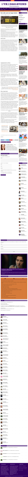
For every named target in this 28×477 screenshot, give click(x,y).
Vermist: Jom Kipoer (22, 99)
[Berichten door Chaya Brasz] (1, 403)
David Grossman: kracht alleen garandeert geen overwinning (13, 453)
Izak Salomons (5, 363)
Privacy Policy (2, 0)
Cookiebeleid (5, 0)
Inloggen (9, 0)
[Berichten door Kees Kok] (20, 199)
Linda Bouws (4, 316)
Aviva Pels (22, 187)
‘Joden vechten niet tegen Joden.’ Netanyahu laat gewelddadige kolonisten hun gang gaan (11, 289)
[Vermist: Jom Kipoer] (23, 96)
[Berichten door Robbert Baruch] (20, 206)
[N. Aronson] (1, 457)
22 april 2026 (20, 87)
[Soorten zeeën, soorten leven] (23, 83)
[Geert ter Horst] (1, 451)
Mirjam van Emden (5, 405)
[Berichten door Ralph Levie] (20, 228)
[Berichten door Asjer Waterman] (1, 419)
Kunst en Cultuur (11, 8)
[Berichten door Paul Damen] (1, 396)
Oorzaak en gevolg (4, 294)
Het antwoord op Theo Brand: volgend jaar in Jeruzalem (22, 140)
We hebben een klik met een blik (5, 286)
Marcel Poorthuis (5, 428)
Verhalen (20, 8)
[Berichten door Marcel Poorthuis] (1, 429)
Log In (4, 9)
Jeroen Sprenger (23, 211)
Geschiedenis (16, 8)
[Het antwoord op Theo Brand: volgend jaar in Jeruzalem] (23, 136)
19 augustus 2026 (21, 45)
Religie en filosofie (24, 8)
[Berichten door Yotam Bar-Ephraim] (1, 416)
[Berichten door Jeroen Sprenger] (20, 212)
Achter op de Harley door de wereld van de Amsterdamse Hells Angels (9, 288)
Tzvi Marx (4, 360)
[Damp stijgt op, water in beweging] (23, 41)
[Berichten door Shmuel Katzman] (20, 222)
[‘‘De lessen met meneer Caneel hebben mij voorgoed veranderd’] (23, 54)
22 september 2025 (21, 115)
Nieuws (6, 8)
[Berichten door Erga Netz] (20, 209)
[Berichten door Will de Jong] (1, 399)
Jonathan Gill (5, 322)
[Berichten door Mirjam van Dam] (1, 348)
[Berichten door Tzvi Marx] (1, 361)
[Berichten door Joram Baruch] (1, 358)
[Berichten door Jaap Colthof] (20, 203)
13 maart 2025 (20, 157)
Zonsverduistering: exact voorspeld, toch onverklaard (23, 31)
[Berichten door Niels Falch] (1, 432)
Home (1, 8)
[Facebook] (27, 0)
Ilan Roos (22, 224)
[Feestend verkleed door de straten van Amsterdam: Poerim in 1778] (23, 151)
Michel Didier (23, 230)
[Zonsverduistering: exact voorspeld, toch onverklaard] (23, 27)
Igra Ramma (22, 214)
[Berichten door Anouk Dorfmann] (1, 330)
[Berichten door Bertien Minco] (1, 352)
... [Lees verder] (25, 49)
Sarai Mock (4, 412)
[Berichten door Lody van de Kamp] (20, 171)
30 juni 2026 (20, 74)
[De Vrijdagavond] (14, 7)
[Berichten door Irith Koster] (1, 426)
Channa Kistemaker (23, 180)
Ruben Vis (22, 183)
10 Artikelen (14, 144)
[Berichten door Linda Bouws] (1, 317)
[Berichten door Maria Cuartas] (20, 219)
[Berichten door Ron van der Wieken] (1, 355)
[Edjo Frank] (1, 454)
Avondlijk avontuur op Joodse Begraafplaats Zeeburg (13, 456)
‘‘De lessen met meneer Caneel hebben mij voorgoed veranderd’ (23, 57)
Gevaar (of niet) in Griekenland (5, 296)
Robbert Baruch (23, 205)
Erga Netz (22, 208)
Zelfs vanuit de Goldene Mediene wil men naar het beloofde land (9, 295)
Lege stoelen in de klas (4, 125)
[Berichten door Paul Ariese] (1, 443)
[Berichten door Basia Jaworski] (1, 336)
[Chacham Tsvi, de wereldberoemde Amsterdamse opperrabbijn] (23, 67)
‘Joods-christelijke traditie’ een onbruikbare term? (12, 447)
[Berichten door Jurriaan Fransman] (1, 410)
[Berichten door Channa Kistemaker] (20, 181)
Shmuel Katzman (23, 221)
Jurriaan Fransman (5, 409)
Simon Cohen (22, 191)
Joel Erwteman (5, 319)
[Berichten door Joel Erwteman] (1, 320)
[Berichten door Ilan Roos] (20, 225)
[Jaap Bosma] (1, 448)
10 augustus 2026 (21, 59)
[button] (1, 56)
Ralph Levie (22, 227)
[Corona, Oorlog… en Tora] (23, 124)
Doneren (12, 0)
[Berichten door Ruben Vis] (20, 185)
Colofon (2, 9)
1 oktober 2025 (20, 100)
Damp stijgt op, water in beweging (5, 287)
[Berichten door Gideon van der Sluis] (1, 339)
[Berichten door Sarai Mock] (1, 413)
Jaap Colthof (23, 201)
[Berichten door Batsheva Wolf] (1, 380)
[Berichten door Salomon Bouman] (20, 165)
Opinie (3, 8)
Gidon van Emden (5, 382)
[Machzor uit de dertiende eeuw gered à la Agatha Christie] (23, 109)
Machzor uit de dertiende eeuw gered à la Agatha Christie (23, 113)
